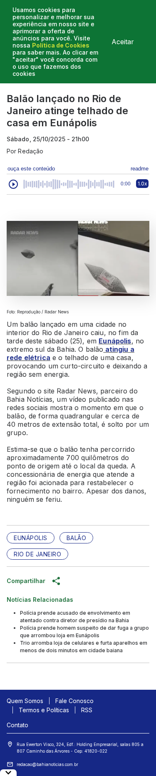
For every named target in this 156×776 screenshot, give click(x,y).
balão (77, 537)
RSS (86, 709)
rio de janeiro (37, 554)
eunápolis (30, 537)
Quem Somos (25, 700)
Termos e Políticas (44, 709)
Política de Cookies (60, 45)
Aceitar (122, 42)
